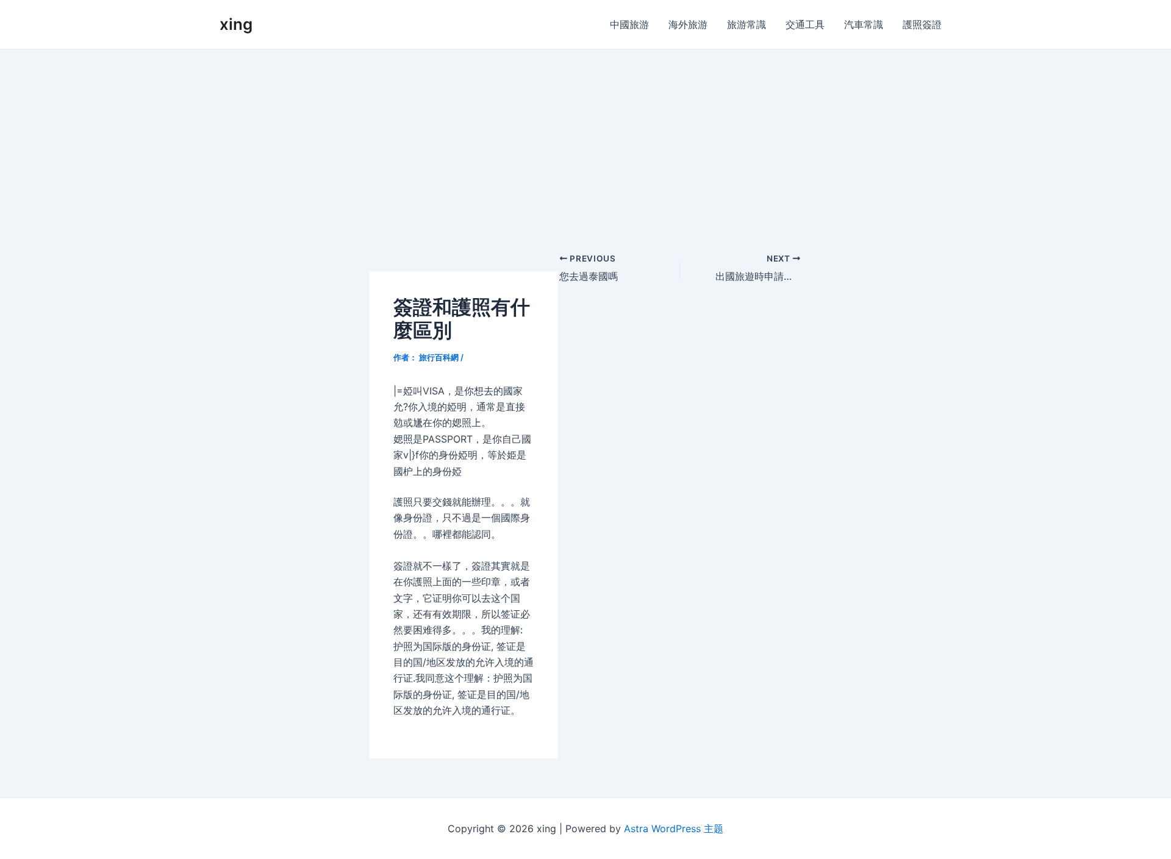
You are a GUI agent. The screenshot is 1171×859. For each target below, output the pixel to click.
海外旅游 (687, 24)
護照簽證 (922, 24)
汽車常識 (863, 24)
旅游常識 (746, 24)
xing (236, 24)
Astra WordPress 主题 (673, 828)
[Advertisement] (585, 140)
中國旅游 (629, 24)
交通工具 (805, 24)
